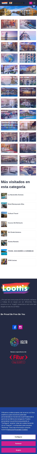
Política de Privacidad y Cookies (17, 429)
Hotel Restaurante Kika (16, 204)
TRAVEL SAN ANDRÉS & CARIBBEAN (20, 251)
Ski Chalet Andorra (14, 232)
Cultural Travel (13, 213)
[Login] (30, 3)
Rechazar (18, 443)
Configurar (18, 437)
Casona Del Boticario (15, 223)
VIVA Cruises (12, 260)
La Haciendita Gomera (15, 195)
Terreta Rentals (13, 241)
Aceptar (18, 450)
